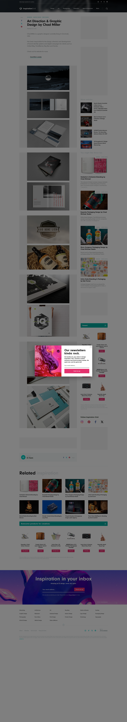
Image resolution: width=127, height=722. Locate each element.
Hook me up (76, 371)
